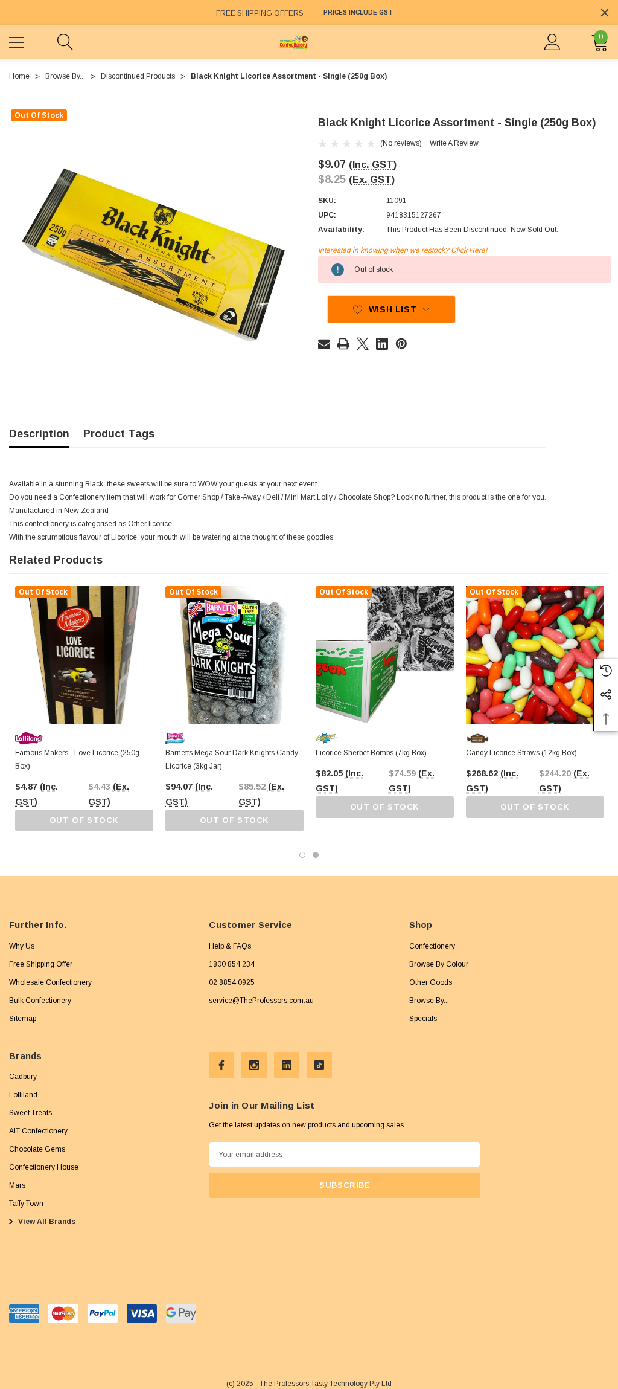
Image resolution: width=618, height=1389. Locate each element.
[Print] (343, 344)
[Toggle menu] (18, 40)
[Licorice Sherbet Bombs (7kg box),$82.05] (385, 655)
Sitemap (22, 1018)
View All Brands (45, 1221)
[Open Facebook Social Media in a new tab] (221, 1065)
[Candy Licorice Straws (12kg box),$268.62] (535, 655)
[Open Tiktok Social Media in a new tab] (319, 1065)
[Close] (604, 12)
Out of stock (84, 820)
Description (39, 434)
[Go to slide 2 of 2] (316, 855)
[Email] (324, 344)
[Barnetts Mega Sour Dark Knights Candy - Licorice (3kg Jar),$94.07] (234, 655)
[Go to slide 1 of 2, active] (302, 855)
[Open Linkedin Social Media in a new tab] (286, 1065)
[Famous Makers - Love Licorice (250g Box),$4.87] (84, 655)
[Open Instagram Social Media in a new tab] (254, 1065)
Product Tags (118, 434)
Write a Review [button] (454, 143)
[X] (363, 344)
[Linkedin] (382, 344)
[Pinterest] (401, 344)
